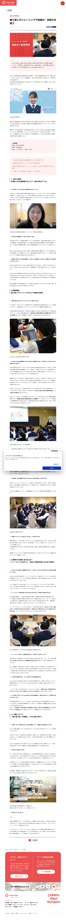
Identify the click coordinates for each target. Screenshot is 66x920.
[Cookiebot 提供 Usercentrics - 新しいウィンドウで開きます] (52, 451)
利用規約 (17, 913)
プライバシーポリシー (24, 913)
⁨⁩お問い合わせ (7, 913)
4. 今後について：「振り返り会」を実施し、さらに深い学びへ (26, 171)
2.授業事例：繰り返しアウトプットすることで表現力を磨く (26, 163)
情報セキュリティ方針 (33, 913)
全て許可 (52, 468)
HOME (6, 849)
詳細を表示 (56, 464)
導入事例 (10, 849)
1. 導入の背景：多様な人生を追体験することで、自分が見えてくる (28, 160)
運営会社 (12, 913)
